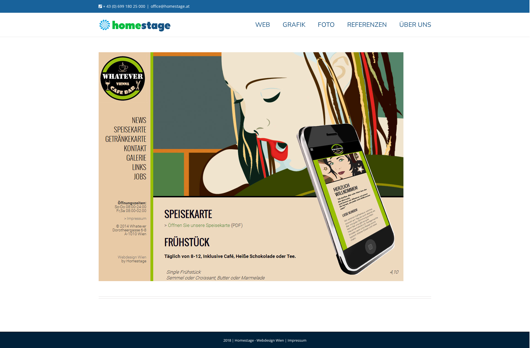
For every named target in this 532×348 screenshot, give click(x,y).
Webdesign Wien (270, 340)
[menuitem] (269, 24)
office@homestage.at (170, 6)
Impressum (297, 340)
